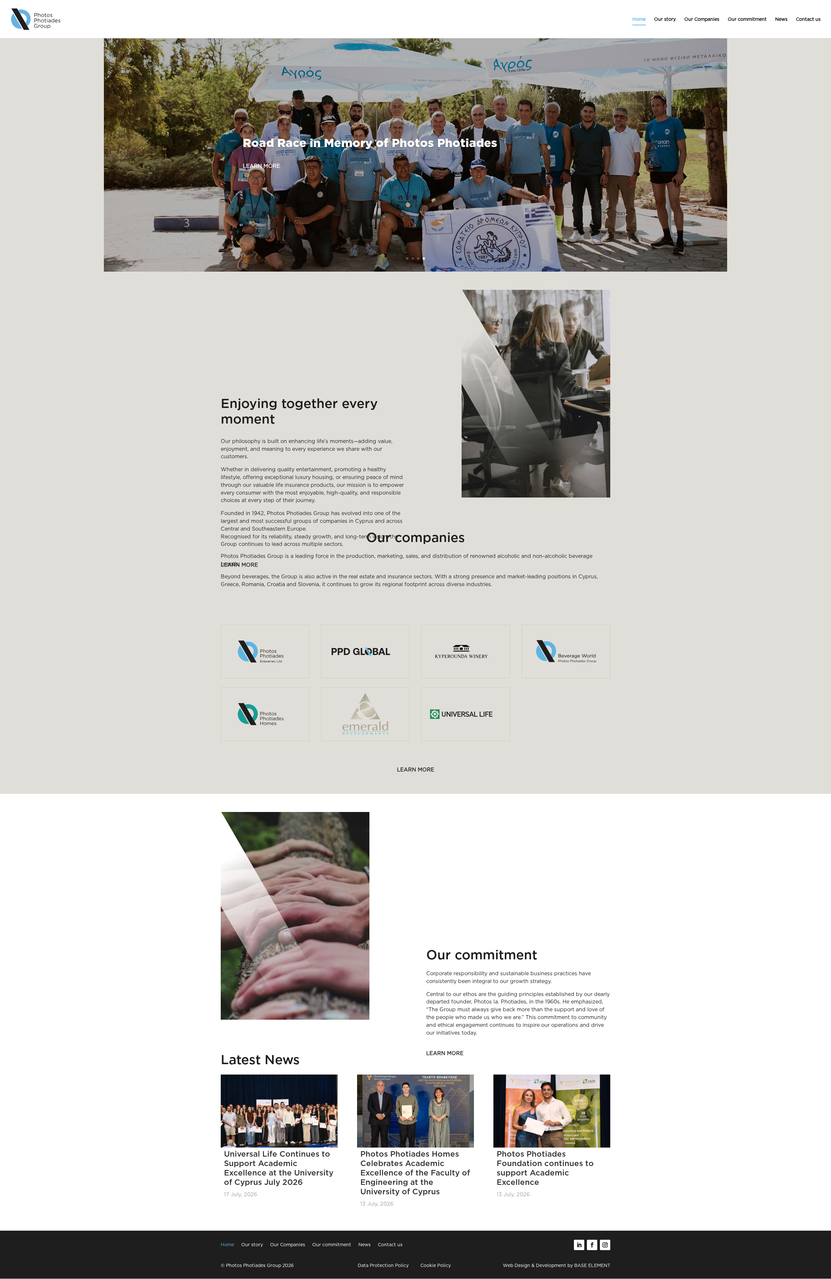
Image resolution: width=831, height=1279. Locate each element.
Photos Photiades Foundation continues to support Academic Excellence (545, 1168)
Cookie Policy (435, 1265)
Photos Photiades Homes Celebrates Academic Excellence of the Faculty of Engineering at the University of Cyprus (415, 1172)
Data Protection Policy (383, 1265)
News (781, 19)
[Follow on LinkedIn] (579, 1245)
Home (639, 19)
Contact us (808, 19)
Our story (665, 19)
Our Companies (701, 19)
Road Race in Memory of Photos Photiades (370, 144)
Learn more (261, 166)
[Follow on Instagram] (605, 1245)
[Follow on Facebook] (592, 1245)
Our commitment (747, 19)
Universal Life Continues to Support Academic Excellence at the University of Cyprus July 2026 (278, 1168)
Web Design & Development (534, 1265)
